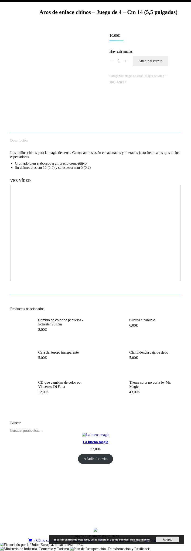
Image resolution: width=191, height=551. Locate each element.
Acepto (167, 539)
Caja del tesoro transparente (58, 352)
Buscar (176, 431)
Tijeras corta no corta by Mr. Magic (150, 384)
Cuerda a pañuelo (142, 320)
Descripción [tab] (19, 140)
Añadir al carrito (150, 61)
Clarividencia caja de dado (148, 352)
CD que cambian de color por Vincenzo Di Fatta (60, 384)
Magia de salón (154, 76)
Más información (140, 539)
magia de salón (134, 76)
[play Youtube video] (95, 233)
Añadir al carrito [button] (50, 341)
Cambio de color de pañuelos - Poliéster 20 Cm (60, 322)
